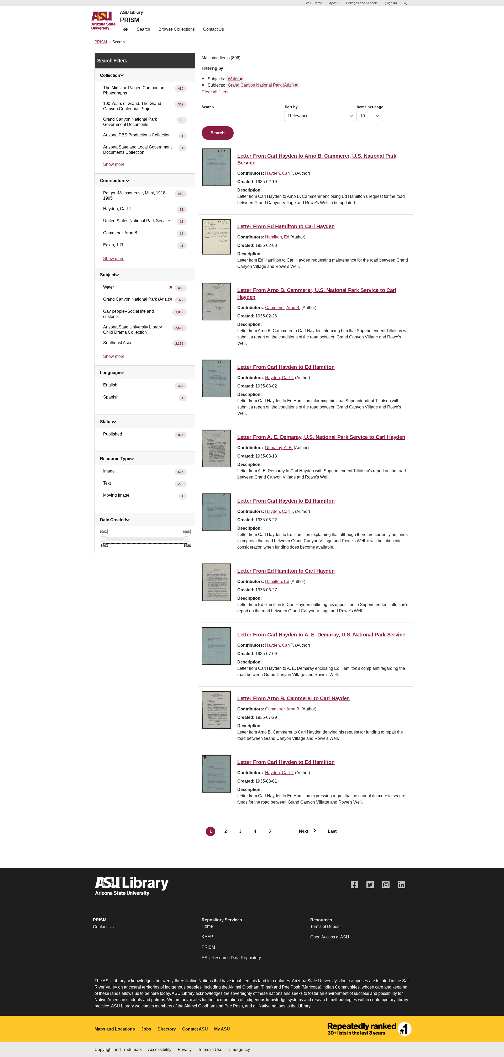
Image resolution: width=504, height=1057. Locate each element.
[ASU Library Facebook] (354, 885)
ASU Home (314, 3)
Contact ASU (195, 1029)
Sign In (391, 3)
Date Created (113, 520)
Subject (107, 275)
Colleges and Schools (361, 3)
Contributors (112, 181)
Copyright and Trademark (118, 1049)
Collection (110, 75)
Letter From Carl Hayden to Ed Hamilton (286, 367)
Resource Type (115, 459)
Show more (113, 164)
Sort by (291, 107)
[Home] (105, 21)
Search (143, 29)
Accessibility (159, 1049)
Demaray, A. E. (279, 447)
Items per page (370, 107)
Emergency (239, 1049)
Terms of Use (210, 1049)
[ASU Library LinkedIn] (402, 885)
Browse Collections (177, 29)
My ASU (334, 3)
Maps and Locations (114, 1029)
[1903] (103, 539)
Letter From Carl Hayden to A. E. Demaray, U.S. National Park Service (321, 635)
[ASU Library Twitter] (370, 885)
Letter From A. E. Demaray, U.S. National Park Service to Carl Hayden (321, 437)
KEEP (207, 936)
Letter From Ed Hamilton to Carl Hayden (286, 226)
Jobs (146, 1029)
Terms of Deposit (326, 926)
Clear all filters (215, 92)
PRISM (129, 19)
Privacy (185, 1049)
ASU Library (131, 12)
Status (106, 422)
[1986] (186, 539)
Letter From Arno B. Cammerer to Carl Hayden (293, 698)
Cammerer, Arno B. (282, 307)
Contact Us (213, 29)
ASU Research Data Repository (231, 957)
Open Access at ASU (329, 937)
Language (110, 373)
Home (207, 926)
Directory (167, 1029)
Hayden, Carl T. (279, 173)
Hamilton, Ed (277, 237)
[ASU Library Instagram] (386, 885)
